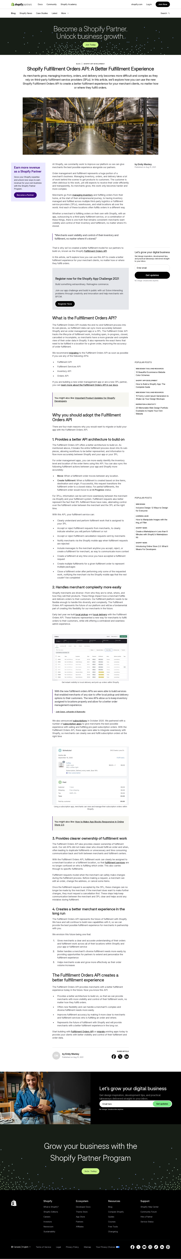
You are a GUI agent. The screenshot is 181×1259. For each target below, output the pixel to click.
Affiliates (80, 1226)
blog (78, 64)
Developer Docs (83, 1207)
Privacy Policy (72, 1247)
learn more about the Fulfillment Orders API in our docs (89, 385)
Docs (40, 4)
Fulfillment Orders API (95, 251)
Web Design (140, 504)
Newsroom (48, 1226)
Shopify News (25, 13)
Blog (13, 13)
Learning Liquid (142, 516)
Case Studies (42, 13)
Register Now (65, 304)
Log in (149, 4)
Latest (54, 13)
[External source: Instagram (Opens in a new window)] (150, 1247)
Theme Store (82, 1212)
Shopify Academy (69, 4)
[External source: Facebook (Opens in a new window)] (114, 1056)
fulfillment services (115, 862)
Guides (111, 1216)
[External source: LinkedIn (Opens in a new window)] (126, 1056)
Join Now (162, 4)
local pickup (81, 614)
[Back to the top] (13, 1203)
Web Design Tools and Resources (150, 369)
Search (164, 13)
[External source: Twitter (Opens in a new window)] (120, 1056)
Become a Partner (25, 195)
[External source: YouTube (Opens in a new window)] (144, 1247)
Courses (111, 1221)
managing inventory (82, 195)
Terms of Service (43, 1247)
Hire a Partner (146, 1216)
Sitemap (87, 1247)
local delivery (100, 614)
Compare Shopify (116, 1212)
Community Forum (148, 1212)
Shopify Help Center (149, 1207)
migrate (101, 1031)
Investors (47, 1221)
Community (52, 4)
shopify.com (136, 4)
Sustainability (49, 1231)
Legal (58, 1247)
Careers (46, 1216)
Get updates (152, 275)
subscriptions (80, 720)
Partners (79, 1221)
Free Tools (113, 1226)
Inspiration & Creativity (146, 404)
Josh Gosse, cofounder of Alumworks (70, 712)
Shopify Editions (50, 1212)
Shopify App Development (94, 64)
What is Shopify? (51, 1207)
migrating (74, 353)
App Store (80, 1216)
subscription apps (72, 723)
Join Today (90, 45)
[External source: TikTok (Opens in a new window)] (156, 1247)
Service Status (147, 1221)
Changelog (113, 1231)
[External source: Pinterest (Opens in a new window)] (168, 1247)
